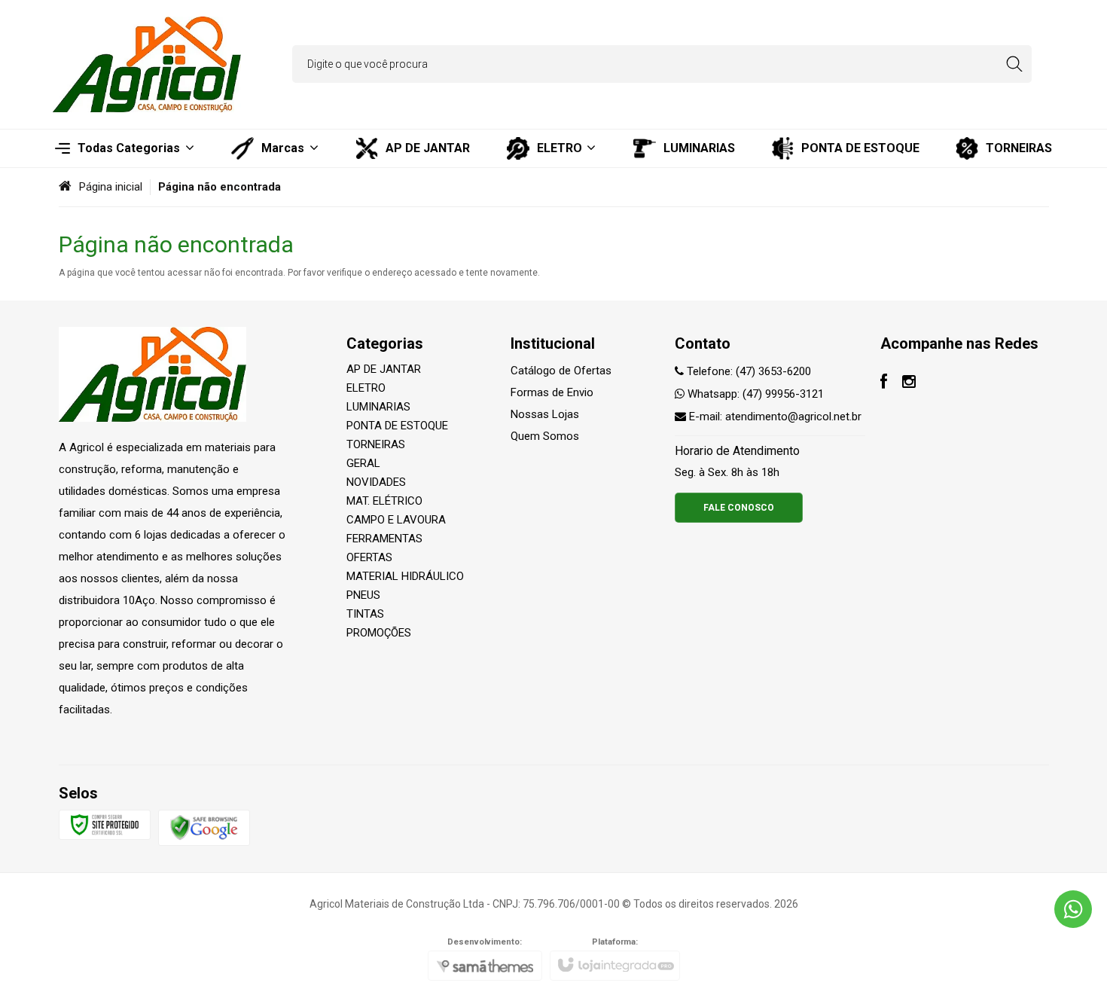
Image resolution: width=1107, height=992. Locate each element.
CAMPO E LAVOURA (396, 520)
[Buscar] (1014, 64)
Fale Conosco (738, 507)
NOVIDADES (376, 482)
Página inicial (110, 187)
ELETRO (366, 388)
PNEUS (363, 595)
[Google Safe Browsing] (204, 827)
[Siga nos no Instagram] (909, 383)
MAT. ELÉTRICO (384, 501)
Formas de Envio (552, 392)
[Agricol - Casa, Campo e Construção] (147, 64)
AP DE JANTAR (383, 369)
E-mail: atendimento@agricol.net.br (774, 416)
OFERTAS (369, 557)
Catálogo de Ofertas (561, 370)
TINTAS (365, 614)
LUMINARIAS (378, 407)
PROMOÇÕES (378, 632)
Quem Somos (545, 436)
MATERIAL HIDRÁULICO (405, 576)
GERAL (363, 463)
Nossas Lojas (545, 414)
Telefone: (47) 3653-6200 (747, 371)
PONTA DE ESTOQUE (397, 425)
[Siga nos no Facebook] (883, 383)
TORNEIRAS (375, 444)
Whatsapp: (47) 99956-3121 (754, 394)
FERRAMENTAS (384, 538)
